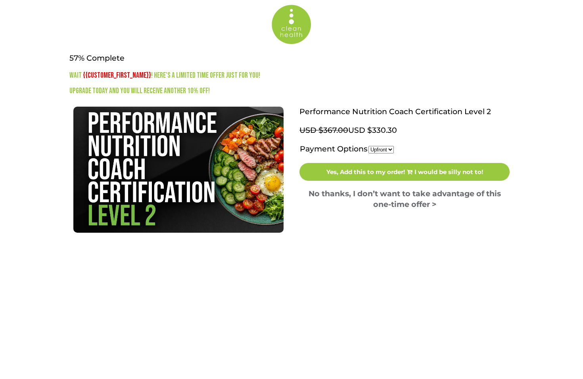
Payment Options (334, 148)
